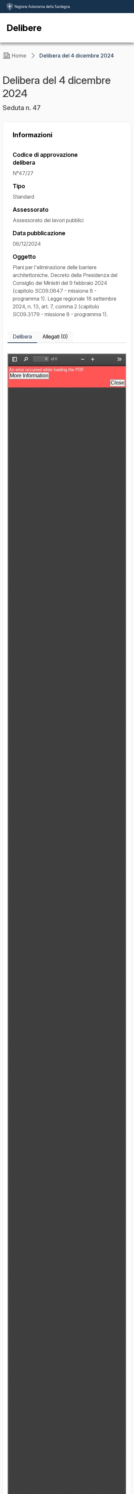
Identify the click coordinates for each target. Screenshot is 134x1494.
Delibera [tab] (22, 336)
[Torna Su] (112, 1472)
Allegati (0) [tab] (55, 336)
